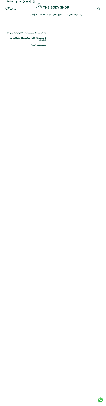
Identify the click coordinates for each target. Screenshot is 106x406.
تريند (81, 15)
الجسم (71, 15)
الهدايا (49, 15)
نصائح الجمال (33, 15)
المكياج (60, 15)
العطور (54, 15)
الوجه (76, 15)
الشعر (65, 15)
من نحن (26, 15)
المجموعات (42, 15)
